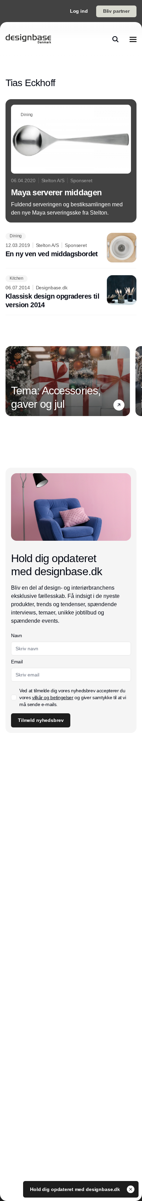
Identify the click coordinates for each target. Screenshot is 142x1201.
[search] (115, 39)
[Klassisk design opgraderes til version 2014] (71, 292)
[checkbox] (14, 697)
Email (16, 661)
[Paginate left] (11, 381)
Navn (16, 635)
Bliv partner (116, 11)
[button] (118, 405)
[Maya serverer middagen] (71, 160)
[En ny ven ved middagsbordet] (71, 247)
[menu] (133, 39)
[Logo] (28, 39)
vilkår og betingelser (52, 697)
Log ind (79, 11)
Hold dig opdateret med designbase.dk (75, 1189)
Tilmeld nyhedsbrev (40, 720)
